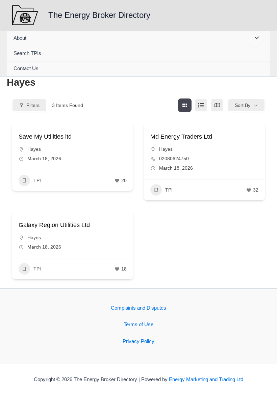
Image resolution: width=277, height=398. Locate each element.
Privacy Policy (138, 341)
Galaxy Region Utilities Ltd (54, 225)
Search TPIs (27, 53)
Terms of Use (138, 324)
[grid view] (185, 105)
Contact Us (26, 68)
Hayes (34, 149)
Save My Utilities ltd (45, 136)
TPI (37, 180)
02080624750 (174, 158)
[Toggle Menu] (255, 38)
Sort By (242, 105)
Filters (33, 105)
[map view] (217, 105)
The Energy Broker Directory (99, 15)
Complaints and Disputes (138, 308)
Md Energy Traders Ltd (181, 136)
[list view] (201, 105)
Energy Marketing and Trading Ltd (206, 379)
